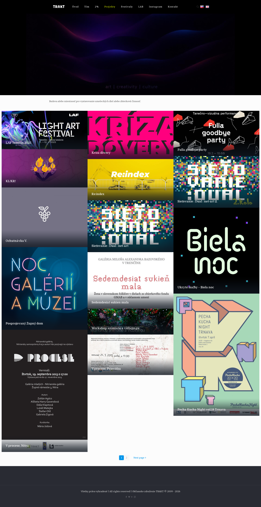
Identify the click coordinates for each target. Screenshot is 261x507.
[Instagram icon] (135, 497)
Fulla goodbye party (192, 149)
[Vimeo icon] (129, 497)
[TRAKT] (59, 7)
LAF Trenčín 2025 (18, 142)
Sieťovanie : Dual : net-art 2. (197, 201)
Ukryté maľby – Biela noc (196, 287)
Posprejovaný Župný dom (24, 323)
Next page (138, 457)
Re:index (98, 194)
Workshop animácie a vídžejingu (115, 328)
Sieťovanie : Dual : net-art (110, 246)
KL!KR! (11, 181)
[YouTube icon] (132, 497)
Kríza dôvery (101, 152)
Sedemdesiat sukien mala (110, 302)
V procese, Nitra (17, 445)
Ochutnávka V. (16, 240)
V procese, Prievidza (106, 368)
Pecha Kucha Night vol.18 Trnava (202, 409)
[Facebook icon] (126, 497)
